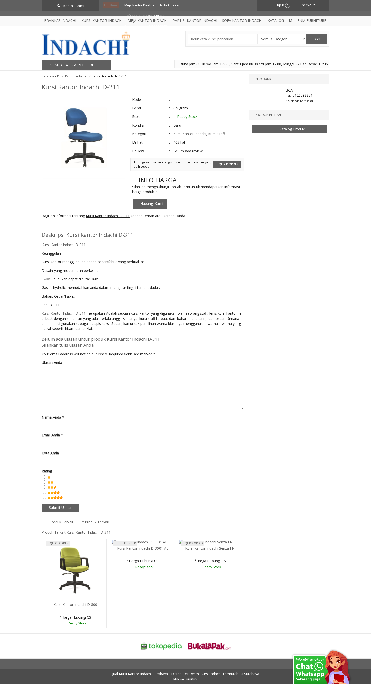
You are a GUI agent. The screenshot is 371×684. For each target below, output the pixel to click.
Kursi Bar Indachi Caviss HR (144, 47)
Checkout (307, 5)
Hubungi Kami (151, 203)
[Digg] (74, 226)
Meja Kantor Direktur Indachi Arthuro (151, 5)
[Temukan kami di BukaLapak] (209, 645)
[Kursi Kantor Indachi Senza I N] (206, 541)
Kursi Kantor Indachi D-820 (144, 37)
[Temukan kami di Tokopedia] (161, 645)
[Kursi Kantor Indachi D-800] (75, 569)
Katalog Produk (291, 129)
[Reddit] (83, 226)
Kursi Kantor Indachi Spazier (145, 79)
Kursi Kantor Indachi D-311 (81, 87)
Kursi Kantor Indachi (189, 133)
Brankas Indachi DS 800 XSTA (146, 26)
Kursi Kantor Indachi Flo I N (144, 69)
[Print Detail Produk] (120, 226)
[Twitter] (55, 226)
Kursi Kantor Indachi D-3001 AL (142, 548)
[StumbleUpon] (111, 226)
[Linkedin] (92, 226)
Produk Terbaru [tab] (97, 522)
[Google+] (64, 226)
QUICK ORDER (228, 164)
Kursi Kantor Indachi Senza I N (210, 548)
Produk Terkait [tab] (60, 522)
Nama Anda (51, 417)
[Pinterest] (102, 226)
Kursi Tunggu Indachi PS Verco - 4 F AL (152, 58)
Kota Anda (50, 453)
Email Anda (51, 435)
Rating (47, 471)
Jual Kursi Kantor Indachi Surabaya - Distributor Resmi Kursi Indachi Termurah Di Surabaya (185, 673)
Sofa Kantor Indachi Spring (144, 16)
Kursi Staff (216, 133)
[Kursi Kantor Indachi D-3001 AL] (139, 541)
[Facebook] (46, 226)
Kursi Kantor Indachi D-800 (75, 604)
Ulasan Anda (52, 362)
